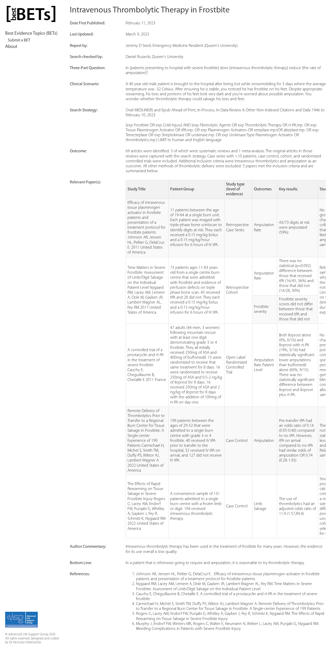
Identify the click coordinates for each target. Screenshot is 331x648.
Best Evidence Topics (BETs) (31, 33)
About (11, 47)
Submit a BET (19, 40)
